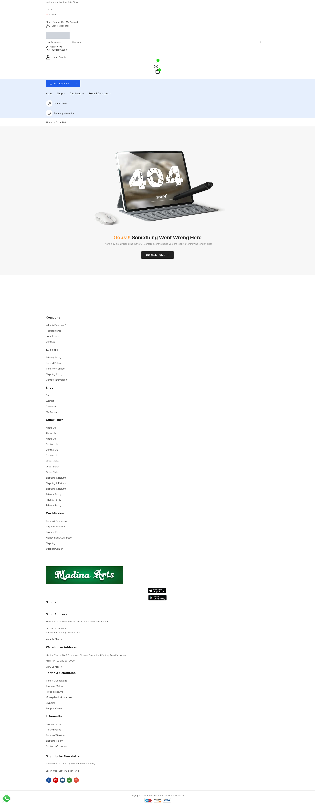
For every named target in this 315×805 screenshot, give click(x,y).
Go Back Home (155, 255)
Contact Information (56, 379)
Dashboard (75, 93)
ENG (51, 14)
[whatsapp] (69, 780)
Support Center (54, 548)
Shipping (50, 543)
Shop (60, 93)
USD (48, 9)
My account (72, 22)
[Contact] (48, 48)
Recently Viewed (63, 113)
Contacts (50, 342)
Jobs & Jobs (53, 336)
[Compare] (156, 66)
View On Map (52, 639)
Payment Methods (55, 526)
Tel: (48, 628)
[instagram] (55, 780)
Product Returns (54, 532)
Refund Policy (53, 363)
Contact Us (52, 444)
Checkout (51, 406)
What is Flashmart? (56, 325)
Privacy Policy (53, 357)
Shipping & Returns (56, 477)
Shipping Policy (54, 374)
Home (49, 93)
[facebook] (48, 780)
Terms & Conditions (99, 93)
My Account (52, 412)
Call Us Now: (56, 47)
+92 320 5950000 (58, 50)
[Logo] (155, 35)
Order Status (53, 461)
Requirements (53, 330)
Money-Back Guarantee (59, 537)
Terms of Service (55, 368)
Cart (48, 395)
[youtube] (62, 780)
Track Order (60, 103)
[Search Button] (262, 42)
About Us (51, 427)
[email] (76, 780)
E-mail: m (50, 632)
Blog (48, 22)
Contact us (58, 22)
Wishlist (50, 400)
